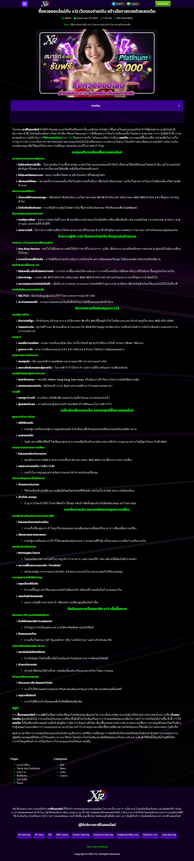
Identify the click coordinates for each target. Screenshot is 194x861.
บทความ (21, 772)
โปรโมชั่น (22, 779)
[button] (25, 4)
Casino (63, 775)
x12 (70, 138)
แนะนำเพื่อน (23, 764)
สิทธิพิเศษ (22, 775)
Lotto (62, 772)
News (63, 768)
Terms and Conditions (28, 768)
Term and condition (97, 846)
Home (66, 24)
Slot (62, 764)
